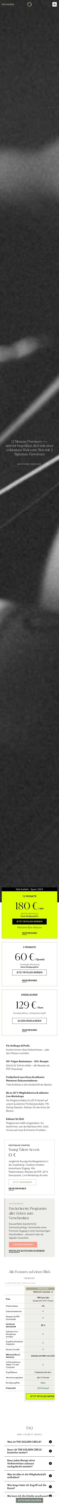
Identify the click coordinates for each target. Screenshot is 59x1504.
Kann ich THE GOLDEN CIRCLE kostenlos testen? (24, 1451)
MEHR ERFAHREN (29, 980)
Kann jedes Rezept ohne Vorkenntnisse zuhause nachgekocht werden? (21, 1463)
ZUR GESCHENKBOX (23, 1244)
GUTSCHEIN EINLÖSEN (29, 1500)
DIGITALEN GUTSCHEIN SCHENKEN (27, 1251)
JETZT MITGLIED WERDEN (29, 972)
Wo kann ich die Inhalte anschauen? (28, 1496)
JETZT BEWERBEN (22, 1182)
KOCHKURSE (8, 4)
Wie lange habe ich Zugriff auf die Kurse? (26, 1487)
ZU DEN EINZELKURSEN (30, 1021)
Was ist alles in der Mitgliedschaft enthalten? (26, 1476)
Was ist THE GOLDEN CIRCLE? (24, 1441)
